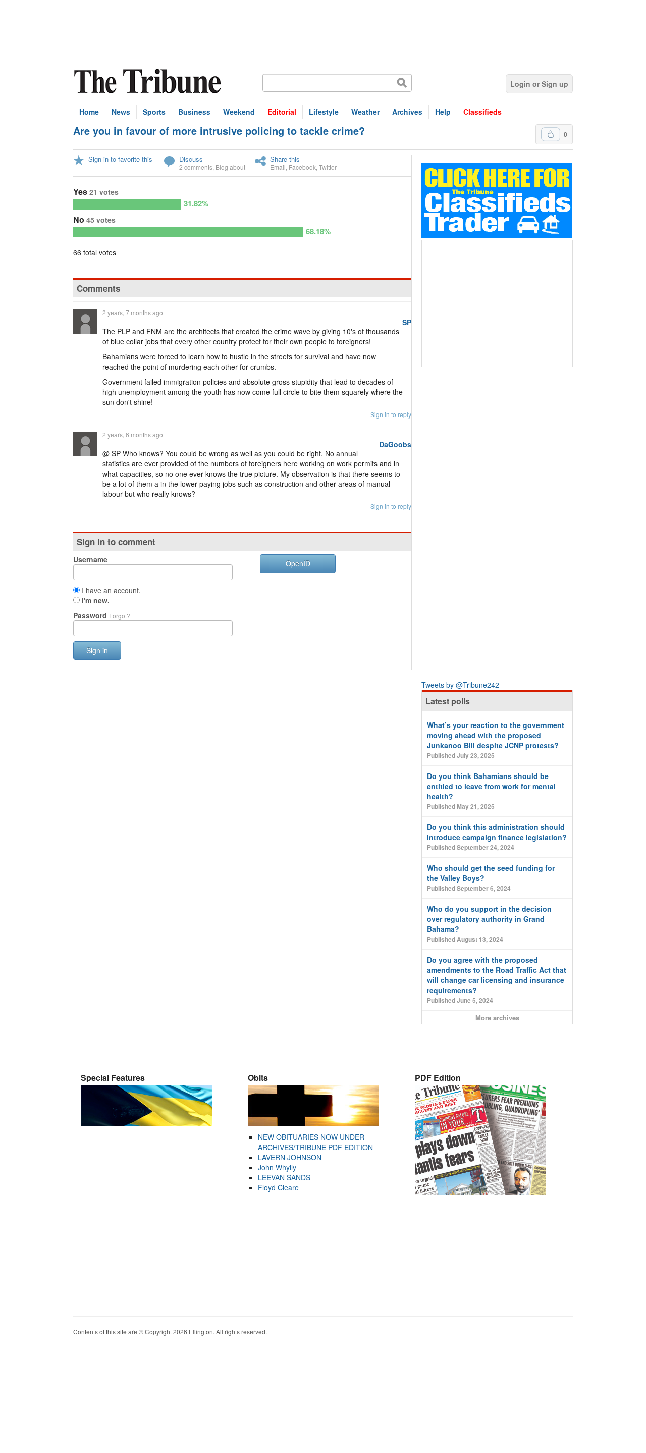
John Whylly (277, 1167)
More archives (497, 1017)
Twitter (328, 167)
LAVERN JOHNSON (289, 1157)
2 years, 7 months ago (132, 312)
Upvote (550, 134)
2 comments (195, 167)
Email (278, 167)
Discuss (191, 159)
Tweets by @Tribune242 (460, 685)
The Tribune (149, 81)
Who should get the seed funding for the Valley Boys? (491, 878)
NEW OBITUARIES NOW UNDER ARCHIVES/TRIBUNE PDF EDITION (315, 1142)
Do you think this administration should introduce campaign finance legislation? (497, 837)
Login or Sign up (539, 84)
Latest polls (447, 701)
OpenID (298, 563)
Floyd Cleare (278, 1187)
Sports (154, 112)
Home (89, 112)
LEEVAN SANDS (284, 1177)
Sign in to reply (390, 414)
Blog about (230, 167)
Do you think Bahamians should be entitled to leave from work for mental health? (491, 791)
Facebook (302, 167)
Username (90, 559)
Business (194, 112)
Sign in (97, 650)
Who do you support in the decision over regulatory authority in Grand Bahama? (489, 924)
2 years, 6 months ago (132, 434)
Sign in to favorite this (120, 159)
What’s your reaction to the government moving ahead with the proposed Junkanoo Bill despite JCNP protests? (495, 740)
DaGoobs (395, 444)
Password (101, 615)
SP (406, 322)
